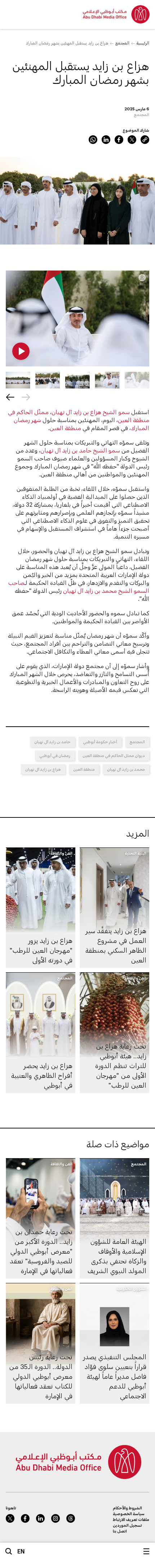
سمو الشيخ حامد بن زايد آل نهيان (80, 450)
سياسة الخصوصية (129, 1513)
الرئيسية (143, 43)
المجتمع (122, 43)
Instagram (55, 1518)
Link (145, 139)
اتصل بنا (120, 1531)
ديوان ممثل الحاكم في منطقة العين (114, 755)
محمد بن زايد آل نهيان (126, 769)
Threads (70, 1518)
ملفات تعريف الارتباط (131, 1519)
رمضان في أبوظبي (54, 755)
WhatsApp (93, 139)
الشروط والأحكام (127, 1507)
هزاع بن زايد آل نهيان (43, 769)
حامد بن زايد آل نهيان (52, 741)
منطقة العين (65, 427)
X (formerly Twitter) (132, 139)
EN (21, 1551)
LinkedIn (106, 139)
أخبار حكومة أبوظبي (100, 741)
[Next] (10, 397)
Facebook (119, 139)
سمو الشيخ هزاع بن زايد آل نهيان (91, 411)
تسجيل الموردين (127, 1525)
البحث (8, 1551)
